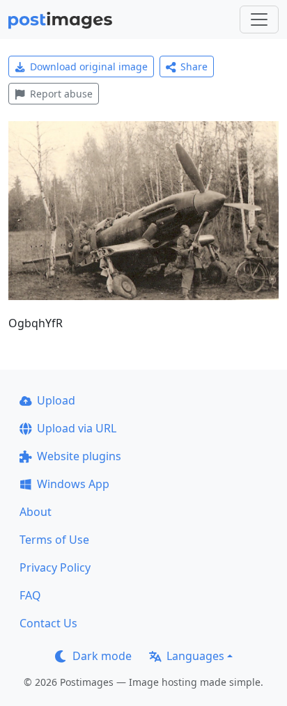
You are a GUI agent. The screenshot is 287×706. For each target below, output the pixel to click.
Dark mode (102, 656)
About (36, 511)
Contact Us (48, 623)
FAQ (30, 595)
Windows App (73, 484)
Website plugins (79, 456)
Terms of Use (54, 539)
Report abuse (61, 93)
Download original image (89, 66)
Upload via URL (76, 428)
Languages (195, 656)
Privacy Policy (55, 567)
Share (194, 66)
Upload (56, 400)
